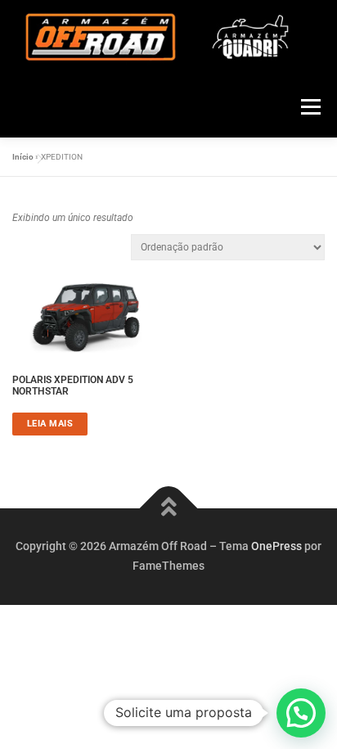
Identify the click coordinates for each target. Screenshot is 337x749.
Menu (308, 106)
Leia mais (50, 423)
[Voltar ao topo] (169, 509)
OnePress (276, 546)
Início (23, 156)
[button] (301, 713)
